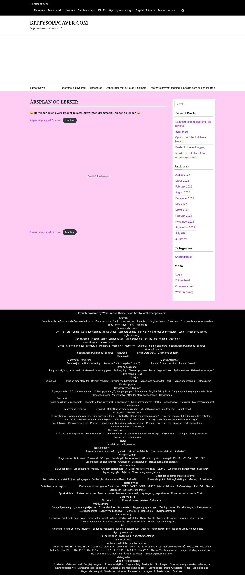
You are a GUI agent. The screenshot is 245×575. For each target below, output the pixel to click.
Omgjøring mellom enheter (127, 412)
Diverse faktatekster (161, 451)
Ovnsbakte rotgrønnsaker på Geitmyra (190, 564)
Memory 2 (104, 345)
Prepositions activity (196, 331)
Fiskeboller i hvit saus (115, 571)
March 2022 (182, 210)
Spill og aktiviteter (117, 430)
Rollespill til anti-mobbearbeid (187, 528)
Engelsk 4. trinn (144, 10)
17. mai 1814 (132, 511)
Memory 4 (130, 345)
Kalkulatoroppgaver (141, 402)
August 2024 (182, 192)
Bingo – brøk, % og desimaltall (64, 370)
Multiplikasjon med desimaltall (122, 409)
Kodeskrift (180, 451)
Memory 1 (91, 345)
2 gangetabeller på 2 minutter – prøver (72, 391)
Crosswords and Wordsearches (196, 321)
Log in (178, 274)
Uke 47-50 (135, 546)
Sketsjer (210, 486)
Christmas (173, 321)
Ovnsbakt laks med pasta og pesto (128, 567)
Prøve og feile (164, 423)
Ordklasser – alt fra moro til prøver (128, 490)
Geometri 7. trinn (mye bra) (98, 402)
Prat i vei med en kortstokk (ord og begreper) (66, 479)
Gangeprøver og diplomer (127, 388)
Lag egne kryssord (166, 518)
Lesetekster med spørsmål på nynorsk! (193, 123)
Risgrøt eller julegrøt (91, 571)
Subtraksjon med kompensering (83, 363)
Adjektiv (126, 472)
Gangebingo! (165, 395)
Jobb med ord (127, 497)
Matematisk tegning (75, 409)
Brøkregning (120, 370)
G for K (160, 486)
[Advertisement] (122, 61)
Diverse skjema (106, 493)
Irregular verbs (99, 338)
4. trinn (154, 363)
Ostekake (177, 571)
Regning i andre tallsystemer (189, 423)
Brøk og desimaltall (128, 367)
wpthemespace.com (154, 313)
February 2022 (183, 215)
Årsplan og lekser (133, 553)
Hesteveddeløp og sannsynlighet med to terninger (134, 433)
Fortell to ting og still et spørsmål (194, 507)
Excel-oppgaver (127, 384)
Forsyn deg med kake (160, 370)
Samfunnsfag (86, 10)
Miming (163, 338)
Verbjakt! (142, 345)
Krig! (130, 419)
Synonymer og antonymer (181, 468)
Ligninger (185, 402)
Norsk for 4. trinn (127, 465)
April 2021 (181, 239)
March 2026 (182, 180)
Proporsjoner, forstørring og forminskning (122, 423)
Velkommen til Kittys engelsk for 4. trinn (127, 543)
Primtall (94, 423)
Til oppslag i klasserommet (158, 553)
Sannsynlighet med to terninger (127, 426)
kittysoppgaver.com (59, 22)
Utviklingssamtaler (165, 511)
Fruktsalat (59, 564)
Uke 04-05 (205, 546)
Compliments (49, 321)
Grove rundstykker (114, 564)
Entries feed (182, 280)
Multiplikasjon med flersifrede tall (158, 409)
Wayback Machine (136, 521)
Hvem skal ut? (147, 518)
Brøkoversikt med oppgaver (97, 370)
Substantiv (202, 468)
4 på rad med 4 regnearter (70, 433)
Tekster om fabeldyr (138, 451)
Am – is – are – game (67, 331)
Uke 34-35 (57, 546)
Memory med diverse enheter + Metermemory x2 (172, 419)
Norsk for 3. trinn (127, 454)
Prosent (150, 423)
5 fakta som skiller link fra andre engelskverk (190, 155)
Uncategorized (183, 256)
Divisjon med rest (100, 381)
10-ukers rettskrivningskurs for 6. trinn (99, 486)
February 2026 (183, 186)
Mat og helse (165, 10)
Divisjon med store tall (77, 381)
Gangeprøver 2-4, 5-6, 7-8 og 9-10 (152, 391)
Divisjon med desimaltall (124, 381)
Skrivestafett (124, 507)
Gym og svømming (120, 10)
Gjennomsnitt (122, 402)
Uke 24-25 (156, 550)
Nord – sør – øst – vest (74, 518)
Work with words (153, 349)
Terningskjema (167, 507)
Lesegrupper (171, 550)
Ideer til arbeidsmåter (127, 528)
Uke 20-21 (131, 550)
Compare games (127, 331)
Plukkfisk (199, 486)
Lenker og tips (116, 338)
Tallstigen (182, 433)
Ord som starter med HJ (114, 468)
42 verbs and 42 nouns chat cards (75, 321)
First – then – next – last (121, 324)
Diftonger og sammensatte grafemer (175, 475)
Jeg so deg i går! (111, 472)
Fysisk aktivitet (181, 370)
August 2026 (182, 174)
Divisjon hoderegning (184, 381)
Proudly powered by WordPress (97, 313)
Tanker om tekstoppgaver (127, 437)
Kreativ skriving (100, 504)
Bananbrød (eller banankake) (93, 567)
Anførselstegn (184, 486)
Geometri (62, 398)
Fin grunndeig (133, 564)
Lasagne (147, 571)
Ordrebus (183, 518)
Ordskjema (155, 500)
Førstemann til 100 (95, 433)
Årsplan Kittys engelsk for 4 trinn (45, 120)
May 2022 (181, 204)
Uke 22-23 (143, 550)
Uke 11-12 (79, 550)
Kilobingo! (120, 419)
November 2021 (184, 221)
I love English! (82, 338)
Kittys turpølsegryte (65, 567)
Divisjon (134, 377)
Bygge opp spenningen (145, 507)
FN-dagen (55, 518)
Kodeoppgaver (170, 402)
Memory (193, 479)
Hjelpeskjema (204, 381)
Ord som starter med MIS (142, 468)
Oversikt (192, 363)
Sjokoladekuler (200, 567)
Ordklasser (124, 461)
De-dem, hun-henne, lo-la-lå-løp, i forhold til (114, 479)
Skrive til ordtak (107, 507)
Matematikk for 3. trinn (80, 360)
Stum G (161, 468)
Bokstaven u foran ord (86, 458)
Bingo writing (127, 321)
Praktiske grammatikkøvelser (98, 342)
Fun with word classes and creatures (157, 331)
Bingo (61, 345)
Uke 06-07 (54, 550)
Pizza (187, 567)
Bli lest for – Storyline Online (150, 321)
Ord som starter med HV (86, 468)
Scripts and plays (158, 345)
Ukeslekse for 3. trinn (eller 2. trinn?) (121, 363)
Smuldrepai (161, 564)
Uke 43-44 (109, 546)
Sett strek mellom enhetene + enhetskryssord (89, 419)
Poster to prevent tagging (190, 147)
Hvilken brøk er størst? (202, 370)
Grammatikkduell (75, 345)
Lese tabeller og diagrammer (101, 461)
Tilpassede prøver (100, 395)
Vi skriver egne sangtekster (146, 472)
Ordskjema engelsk (168, 352)
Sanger (183, 550)
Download (69, 120)
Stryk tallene (168, 433)
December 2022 (184, 198)
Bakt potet (147, 564)
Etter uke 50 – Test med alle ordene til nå (163, 546)
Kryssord (63, 486)
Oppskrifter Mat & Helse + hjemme (190, 139)
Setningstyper (139, 461)
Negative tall (184, 409)
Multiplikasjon (131, 405)
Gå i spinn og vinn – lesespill (156, 458)
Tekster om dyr (102, 447)
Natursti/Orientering (143, 536)
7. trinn (182, 363)
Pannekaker (134, 571)
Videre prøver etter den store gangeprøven (134, 395)
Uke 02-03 (192, 546)
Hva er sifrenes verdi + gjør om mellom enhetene (186, 416)
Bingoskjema (65, 458)
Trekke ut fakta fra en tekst (163, 461)
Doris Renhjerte (49, 486)
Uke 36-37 (70, 546)
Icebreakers (147, 511)
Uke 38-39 (83, 546)
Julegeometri (75, 402)
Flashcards (141, 324)
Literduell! (139, 419)
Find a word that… (146, 352)
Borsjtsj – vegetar (93, 564)
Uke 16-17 (105, 550)
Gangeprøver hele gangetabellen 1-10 (192, 391)
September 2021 (185, 227)
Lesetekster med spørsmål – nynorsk (105, 451)
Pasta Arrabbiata (173, 567)
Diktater (170, 486)
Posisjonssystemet (78, 423)
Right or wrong (131, 335)
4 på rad (100, 409)
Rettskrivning (131, 483)
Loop (181, 331)
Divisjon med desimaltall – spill (155, 381)
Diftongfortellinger (177, 479)
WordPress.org (184, 292)
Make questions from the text (141, 338)
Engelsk (38, 10)
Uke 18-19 (118, 550)
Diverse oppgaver (138, 370)
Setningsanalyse (88, 511)
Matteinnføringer (169, 360)
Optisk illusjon (59, 423)
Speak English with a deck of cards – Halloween (102, 352)
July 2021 (181, 233)
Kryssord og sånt (156, 479)
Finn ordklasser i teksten (135, 500)
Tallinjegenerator (199, 433)
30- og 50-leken (109, 536)
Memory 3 (117, 345)
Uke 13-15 (92, 550)
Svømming (125, 536)
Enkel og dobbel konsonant (126, 458)
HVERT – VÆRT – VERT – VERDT (138, 486)
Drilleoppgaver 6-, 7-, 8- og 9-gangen (113, 391)
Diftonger (105, 458)
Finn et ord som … (111, 500)
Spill (140, 374)
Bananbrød (181, 131)
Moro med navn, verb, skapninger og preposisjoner (142, 493)
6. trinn (172, 363)
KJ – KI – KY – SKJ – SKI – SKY (189, 458)
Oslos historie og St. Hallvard (102, 518)
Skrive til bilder (198, 518)
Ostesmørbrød (74, 564)
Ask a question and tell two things (98, 331)
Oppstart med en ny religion (155, 528)
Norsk (69, 10)
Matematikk (55, 10)
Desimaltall (50, 381)
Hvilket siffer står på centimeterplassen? (137, 416)
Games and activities (127, 328)
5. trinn (163, 363)
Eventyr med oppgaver (111, 511)
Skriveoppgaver (63, 468)
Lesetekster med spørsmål (121, 444)
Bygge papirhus (58, 402)
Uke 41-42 (96, 546)
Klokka (157, 402)
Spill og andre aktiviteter (202, 550)
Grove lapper (155, 567)
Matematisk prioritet (203, 402)
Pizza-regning (128, 374)
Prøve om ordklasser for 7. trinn (187, 493)
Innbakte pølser (162, 571)
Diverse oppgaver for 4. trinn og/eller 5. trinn (91, 416)
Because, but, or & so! (107, 321)
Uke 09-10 (67, 550)
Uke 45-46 (122, 546)
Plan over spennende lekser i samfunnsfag (102, 521)
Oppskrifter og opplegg (128, 560)
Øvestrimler (206, 479)
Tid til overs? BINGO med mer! (106, 553)
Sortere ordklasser (86, 493)
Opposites (174, 338)
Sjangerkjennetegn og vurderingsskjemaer (74, 507)
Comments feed (184, 286)
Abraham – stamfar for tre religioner (71, 528)
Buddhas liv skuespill (103, 528)
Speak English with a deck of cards (187, 345)
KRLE (101, 10)
